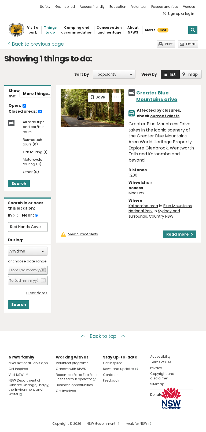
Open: (15, 105)
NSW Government (101, 423)
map (193, 74)
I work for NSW (136, 423)
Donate (156, 394)
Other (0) (31, 172)
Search (19, 183)
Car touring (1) (35, 152)
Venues (189, 6)
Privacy (156, 368)
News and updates (118, 369)
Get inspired (65, 6)
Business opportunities (74, 385)
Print (168, 43)
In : (11, 215)
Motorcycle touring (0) (32, 162)
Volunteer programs (72, 363)
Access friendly (92, 6)
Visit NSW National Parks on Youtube (37, 424)
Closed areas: (23, 111)
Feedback (111, 380)
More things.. (36, 93)
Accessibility (160, 356)
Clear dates (36, 293)
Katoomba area (143, 205)
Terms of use (160, 362)
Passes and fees (164, 6)
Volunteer (138, 6)
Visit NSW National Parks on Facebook (14, 424)
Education (117, 6)
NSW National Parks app (28, 363)
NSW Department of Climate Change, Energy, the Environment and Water (29, 387)
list (173, 74)
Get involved (66, 391)
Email (191, 43)
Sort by (81, 74)
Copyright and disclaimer (162, 375)
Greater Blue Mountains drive (156, 96)
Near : (28, 215)
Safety (45, 6)
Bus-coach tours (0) (32, 142)
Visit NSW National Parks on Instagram (25, 424)
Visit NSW (16, 374)
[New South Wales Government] (171, 398)
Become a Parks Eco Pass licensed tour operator (76, 377)
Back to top (103, 336)
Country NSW (161, 216)
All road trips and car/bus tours (34, 127)
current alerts (164, 116)
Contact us (112, 374)
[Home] (16, 30)
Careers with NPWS (71, 369)
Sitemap (157, 384)
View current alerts (83, 234)
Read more (177, 234)
